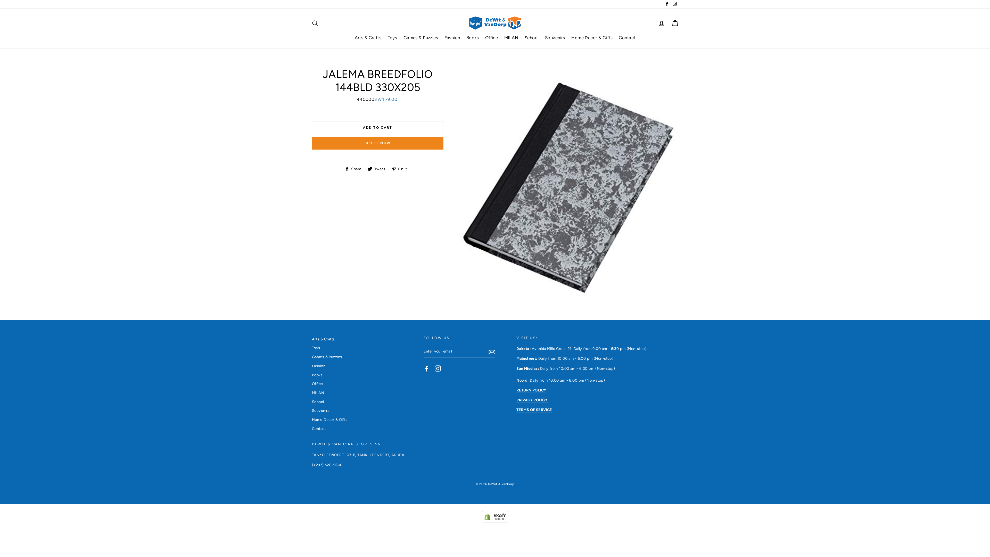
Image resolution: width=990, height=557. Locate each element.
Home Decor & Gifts (592, 37)
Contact (627, 37)
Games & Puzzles (420, 37)
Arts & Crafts (368, 37)
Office (491, 37)
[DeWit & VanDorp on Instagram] (438, 368)
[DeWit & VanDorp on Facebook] (427, 368)
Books (472, 37)
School (532, 37)
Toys (392, 37)
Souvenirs (555, 37)
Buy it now (378, 143)
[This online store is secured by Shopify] (495, 520)
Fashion (452, 37)
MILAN (511, 37)
